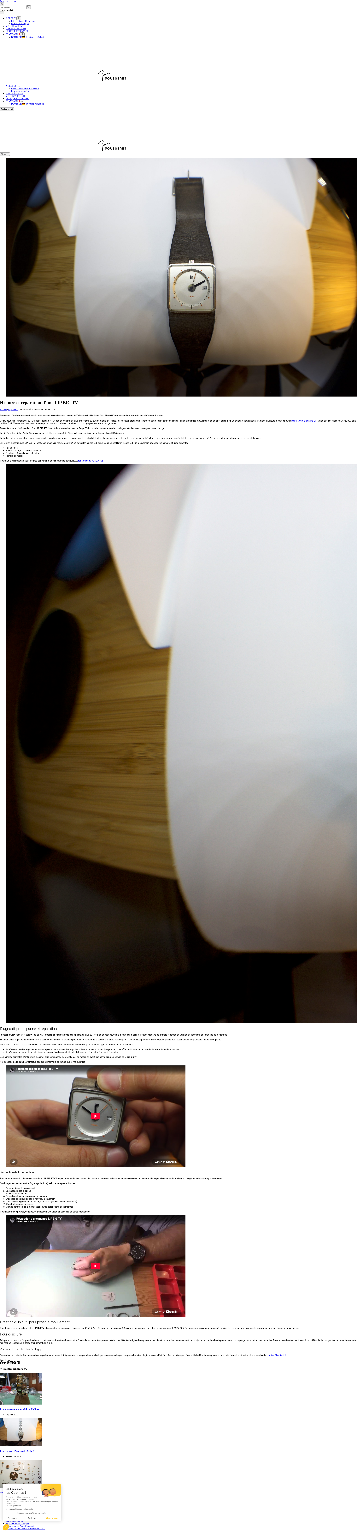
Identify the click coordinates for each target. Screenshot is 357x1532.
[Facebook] (1, 1363)
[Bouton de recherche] (28, 7)
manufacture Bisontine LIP (304, 420)
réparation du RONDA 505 (90, 460)
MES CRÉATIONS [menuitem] (14, 26)
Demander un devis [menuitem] (14, 1521)
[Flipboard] (18, 1363)
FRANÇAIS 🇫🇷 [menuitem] (13, 34)
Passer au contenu (8, 1)
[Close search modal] (2, 4)
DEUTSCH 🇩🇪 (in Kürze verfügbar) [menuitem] (27, 37)
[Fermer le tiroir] (2, 12)
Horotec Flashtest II (276, 1355)
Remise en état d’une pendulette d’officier (19, 1409)
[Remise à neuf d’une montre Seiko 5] (21, 1445)
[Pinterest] (8, 1363)
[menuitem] (18, 18)
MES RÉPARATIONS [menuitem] (16, 28)
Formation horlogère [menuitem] (20, 23)
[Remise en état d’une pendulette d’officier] (21, 1404)
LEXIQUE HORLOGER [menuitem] (17, 31)
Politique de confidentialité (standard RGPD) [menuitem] (25, 1528)
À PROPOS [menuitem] (11, 18)
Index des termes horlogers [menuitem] (17, 1523)
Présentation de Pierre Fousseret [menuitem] (25, 21)
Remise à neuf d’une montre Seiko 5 (17, 1451)
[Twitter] (5, 1363)
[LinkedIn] (11, 1363)
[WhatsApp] (15, 1363)
